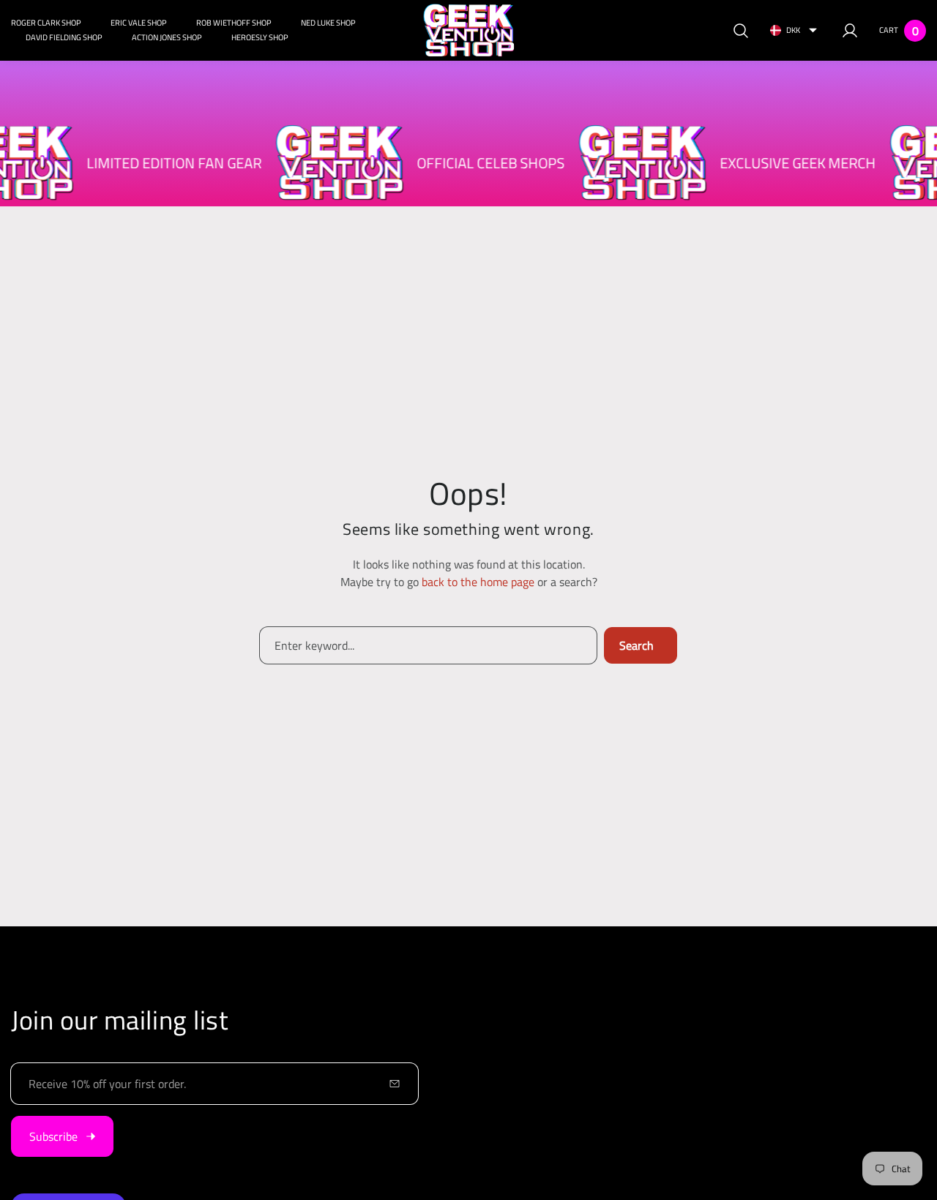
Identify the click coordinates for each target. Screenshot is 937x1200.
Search (636, 645)
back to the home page (478, 581)
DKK (793, 30)
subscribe (53, 1136)
